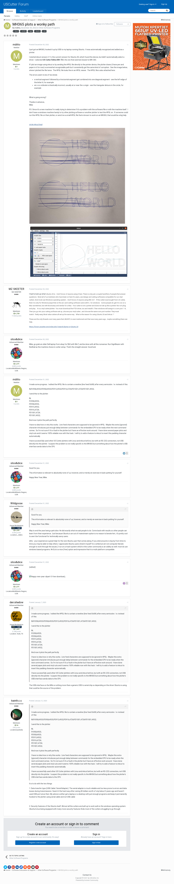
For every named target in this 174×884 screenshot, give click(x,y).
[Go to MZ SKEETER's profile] (16, 303)
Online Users (37, 16)
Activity (23, 11)
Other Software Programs (49, 28)
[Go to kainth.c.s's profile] (16, 714)
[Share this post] (127, 45)
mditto (17, 28)
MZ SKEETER (16, 288)
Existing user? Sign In (147, 4)
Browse (10, 11)
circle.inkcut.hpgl (35, 124)
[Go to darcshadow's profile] (16, 616)
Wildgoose (16, 503)
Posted (39, 45)
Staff (26, 16)
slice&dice (16, 339)
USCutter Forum (16, 4)
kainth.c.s (16, 700)
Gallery (17, 16)
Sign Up (164, 4)
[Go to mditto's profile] (7, 25)
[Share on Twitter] (5, 867)
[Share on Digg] (17, 867)
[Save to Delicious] (21, 867)
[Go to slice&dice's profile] (16, 353)
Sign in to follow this (105, 24)
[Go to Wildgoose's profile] (16, 517)
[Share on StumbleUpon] (29, 867)
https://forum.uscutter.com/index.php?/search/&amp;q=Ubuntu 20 (53, 327)
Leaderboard (38, 11)
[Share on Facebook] (9, 867)
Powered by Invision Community (87, 880)
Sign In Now (96, 843)
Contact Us (87, 875)
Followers (119, 24)
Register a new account (37, 843)
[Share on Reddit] (25, 867)
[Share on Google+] (13, 867)
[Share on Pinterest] (37, 867)
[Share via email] (33, 867)
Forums (7, 16)
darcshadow (16, 602)
